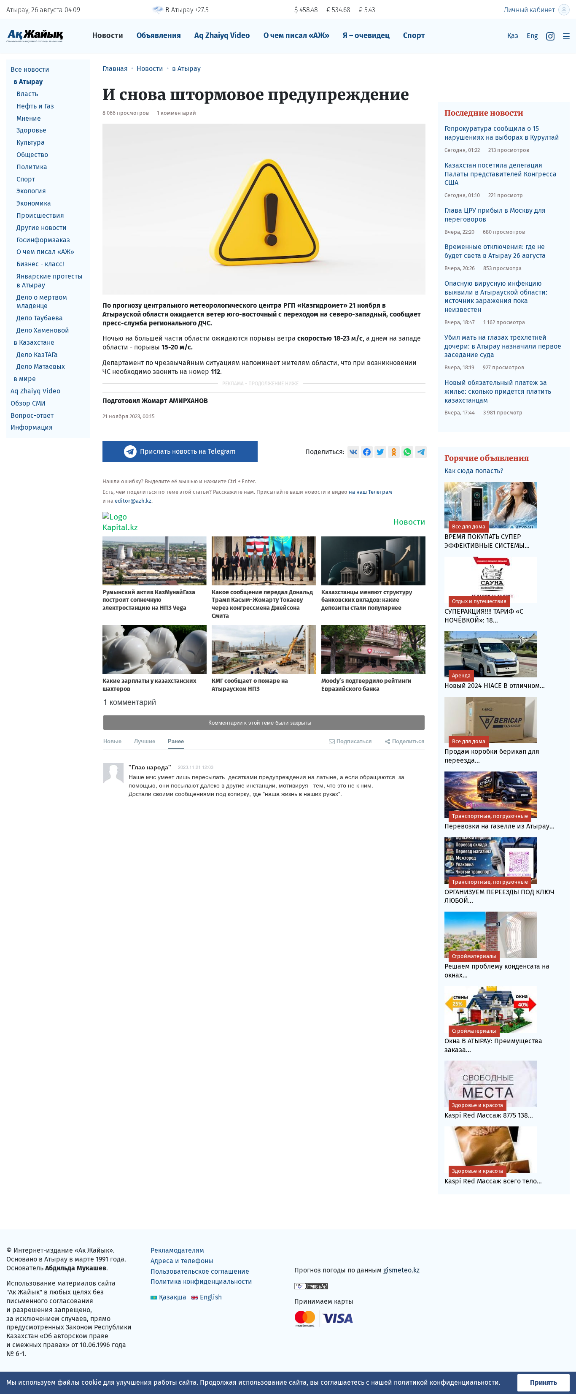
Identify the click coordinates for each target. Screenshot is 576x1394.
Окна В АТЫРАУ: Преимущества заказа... (493, 1041)
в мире (24, 379)
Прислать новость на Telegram (188, 451)
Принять (543, 1382)
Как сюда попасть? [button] (473, 471)
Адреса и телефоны (182, 1261)
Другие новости (41, 227)
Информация (32, 427)
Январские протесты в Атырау (49, 280)
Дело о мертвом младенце (41, 301)
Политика (31, 166)
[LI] (312, 1252)
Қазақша (172, 1297)
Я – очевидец (366, 35)
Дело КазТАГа (37, 354)
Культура (30, 142)
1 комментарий (176, 113)
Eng (532, 36)
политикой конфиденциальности (446, 1382)
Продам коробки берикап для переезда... (491, 751)
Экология (31, 191)
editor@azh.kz (133, 501)
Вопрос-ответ (32, 415)
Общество (32, 155)
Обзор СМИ (28, 403)
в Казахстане (33, 342)
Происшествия (40, 215)
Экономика (33, 203)
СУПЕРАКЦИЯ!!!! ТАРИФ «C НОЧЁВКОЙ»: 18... (483, 611)
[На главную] (34, 36)
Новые (112, 741)
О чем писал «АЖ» (296, 35)
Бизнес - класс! (40, 264)
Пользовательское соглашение (200, 1271)
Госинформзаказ (43, 239)
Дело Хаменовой (42, 330)
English (211, 1297)
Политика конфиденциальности (201, 1282)
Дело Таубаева (39, 318)
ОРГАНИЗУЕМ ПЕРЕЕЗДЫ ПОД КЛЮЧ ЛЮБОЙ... (499, 892)
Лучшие (144, 741)
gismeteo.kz (401, 1270)
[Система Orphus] (311, 1286)
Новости (107, 35)
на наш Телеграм (370, 492)
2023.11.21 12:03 (195, 766)
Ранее (176, 741)
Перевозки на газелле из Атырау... (499, 821)
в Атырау (28, 82)
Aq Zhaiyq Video (222, 35)
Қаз (512, 36)
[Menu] (566, 36)
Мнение (28, 118)
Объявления (159, 35)
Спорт (414, 35)
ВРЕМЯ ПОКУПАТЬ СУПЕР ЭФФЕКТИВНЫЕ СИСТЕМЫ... (487, 536)
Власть (27, 94)
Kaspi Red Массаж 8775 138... (488, 1110)
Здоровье (31, 130)
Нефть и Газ (35, 106)
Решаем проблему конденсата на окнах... (496, 966)
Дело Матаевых (40, 367)
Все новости (30, 69)
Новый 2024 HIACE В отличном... (494, 681)
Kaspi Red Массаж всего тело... (493, 1176)
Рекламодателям (177, 1250)
